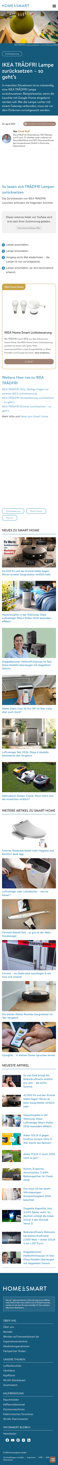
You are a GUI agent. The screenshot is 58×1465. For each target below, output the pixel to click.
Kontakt (7, 1332)
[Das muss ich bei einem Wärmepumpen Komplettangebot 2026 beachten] (11, 1194)
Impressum (31, 1457)
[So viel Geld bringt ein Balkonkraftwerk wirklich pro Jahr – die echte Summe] (11, 1081)
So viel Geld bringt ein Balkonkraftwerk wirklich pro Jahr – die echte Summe (38, 1080)
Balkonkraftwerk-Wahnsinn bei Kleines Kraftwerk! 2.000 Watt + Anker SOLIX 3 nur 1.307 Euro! (39, 1237)
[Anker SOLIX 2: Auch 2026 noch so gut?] (11, 1156)
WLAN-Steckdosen (14, 1380)
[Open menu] (53, 6)
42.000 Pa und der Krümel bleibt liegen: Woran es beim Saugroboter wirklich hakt (26, 572)
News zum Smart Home (34, 416)
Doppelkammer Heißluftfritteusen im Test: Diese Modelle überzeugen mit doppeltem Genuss (27, 665)
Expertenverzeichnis (15, 1341)
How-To (9, 517)
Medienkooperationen (16, 1346)
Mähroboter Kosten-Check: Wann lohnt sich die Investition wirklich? (27, 797)
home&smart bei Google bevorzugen (41, 124)
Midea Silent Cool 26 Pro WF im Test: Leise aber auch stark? (27, 710)
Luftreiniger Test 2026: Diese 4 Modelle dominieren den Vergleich (25, 753)
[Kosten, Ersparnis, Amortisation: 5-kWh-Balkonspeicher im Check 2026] (11, 1174)
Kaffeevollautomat (14, 1404)
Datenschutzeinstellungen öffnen (29, 228)
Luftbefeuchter (12, 1365)
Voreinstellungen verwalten (13, 1457)
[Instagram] (23, 1440)
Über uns (8, 1327)
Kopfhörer (9, 1375)
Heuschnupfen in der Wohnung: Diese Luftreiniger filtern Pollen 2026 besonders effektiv (27, 618)
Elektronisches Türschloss (18, 1414)
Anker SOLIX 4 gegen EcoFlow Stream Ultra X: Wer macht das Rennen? (37, 1139)
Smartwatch (10, 1385)
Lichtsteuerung (12, 53)
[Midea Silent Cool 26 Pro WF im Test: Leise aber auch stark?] (29, 690)
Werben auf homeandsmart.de (21, 1336)
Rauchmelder (11, 1399)
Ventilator (9, 1370)
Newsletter (10, 1433)
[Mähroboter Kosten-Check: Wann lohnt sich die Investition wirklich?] (29, 777)
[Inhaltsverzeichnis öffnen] (52, 1459)
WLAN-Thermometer (15, 1419)
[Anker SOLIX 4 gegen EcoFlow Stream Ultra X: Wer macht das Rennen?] (11, 1139)
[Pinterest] (18, 1440)
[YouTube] (13, 1440)
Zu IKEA (28, 361)
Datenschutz (8, 1460)
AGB (47, 1457)
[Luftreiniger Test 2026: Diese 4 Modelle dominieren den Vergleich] (29, 733)
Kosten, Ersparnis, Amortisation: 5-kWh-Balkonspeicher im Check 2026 (38, 1174)
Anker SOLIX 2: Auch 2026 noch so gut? (39, 1156)
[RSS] (29, 1440)
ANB (40, 1457)
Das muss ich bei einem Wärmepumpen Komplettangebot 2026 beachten (37, 1194)
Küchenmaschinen (14, 1409)
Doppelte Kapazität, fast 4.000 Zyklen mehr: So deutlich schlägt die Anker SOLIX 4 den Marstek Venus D (38, 1216)
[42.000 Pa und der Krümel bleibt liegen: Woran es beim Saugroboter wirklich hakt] (29, 552)
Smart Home (36, 511)
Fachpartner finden (14, 1351)
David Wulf (24, 131)
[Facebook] (7, 1440)
